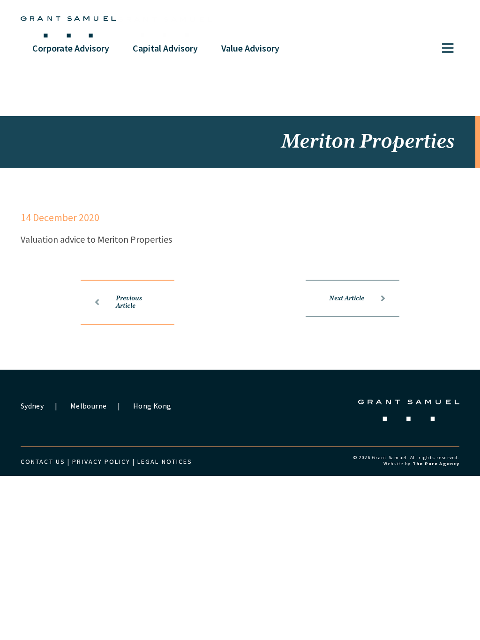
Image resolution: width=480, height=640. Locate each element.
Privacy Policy (101, 461)
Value (250, 48)
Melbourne (88, 405)
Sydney (32, 405)
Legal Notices (164, 461)
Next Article (346, 298)
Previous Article (129, 302)
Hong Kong (152, 405)
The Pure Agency (435, 464)
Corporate (70, 48)
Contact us (43, 461)
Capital (165, 48)
